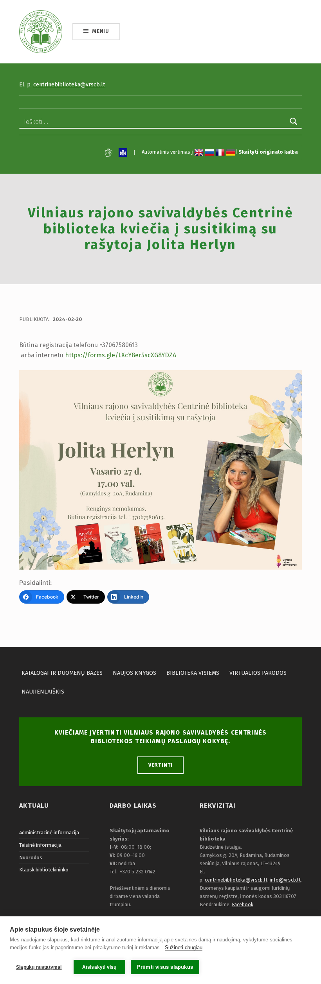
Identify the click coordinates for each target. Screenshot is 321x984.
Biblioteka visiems (192, 672)
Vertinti (160, 765)
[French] (220, 152)
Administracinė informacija (49, 832)
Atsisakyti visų (99, 967)
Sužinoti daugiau (183, 947)
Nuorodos (30, 857)
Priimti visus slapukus (165, 967)
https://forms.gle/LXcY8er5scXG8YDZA (120, 355)
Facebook (242, 904)
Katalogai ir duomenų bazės (62, 672)
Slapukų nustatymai (39, 967)
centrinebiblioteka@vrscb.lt (69, 84)
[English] (199, 152)
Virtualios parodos (258, 672)
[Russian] (209, 152)
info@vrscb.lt (285, 880)
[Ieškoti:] (160, 122)
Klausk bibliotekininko (44, 870)
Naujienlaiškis (43, 691)
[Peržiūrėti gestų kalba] (108, 153)
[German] (230, 152)
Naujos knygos (134, 672)
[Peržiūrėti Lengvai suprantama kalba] (123, 152)
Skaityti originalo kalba (268, 152)
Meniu (100, 31)
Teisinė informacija (40, 845)
